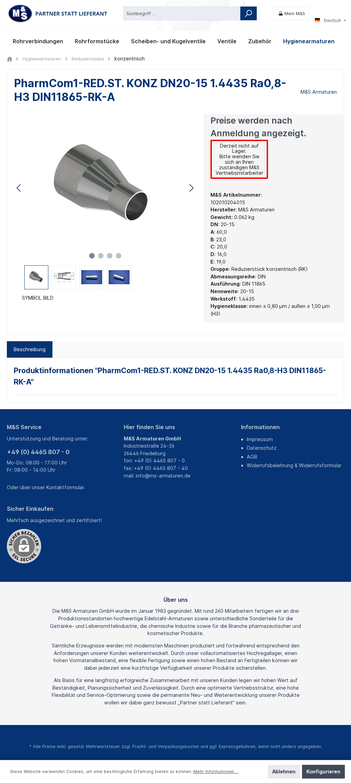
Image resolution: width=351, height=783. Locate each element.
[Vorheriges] (19, 188)
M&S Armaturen (319, 92)
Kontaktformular (65, 487)
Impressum (260, 439)
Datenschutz (262, 448)
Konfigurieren (323, 771)
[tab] (29, 349)
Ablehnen (283, 771)
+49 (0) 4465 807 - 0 (38, 452)
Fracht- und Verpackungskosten (165, 746)
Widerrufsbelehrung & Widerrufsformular (294, 465)
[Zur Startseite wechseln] (58, 13)
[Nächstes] (191, 188)
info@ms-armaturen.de (163, 476)
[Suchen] (248, 13)
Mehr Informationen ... (216, 771)
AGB (252, 457)
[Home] (9, 58)
